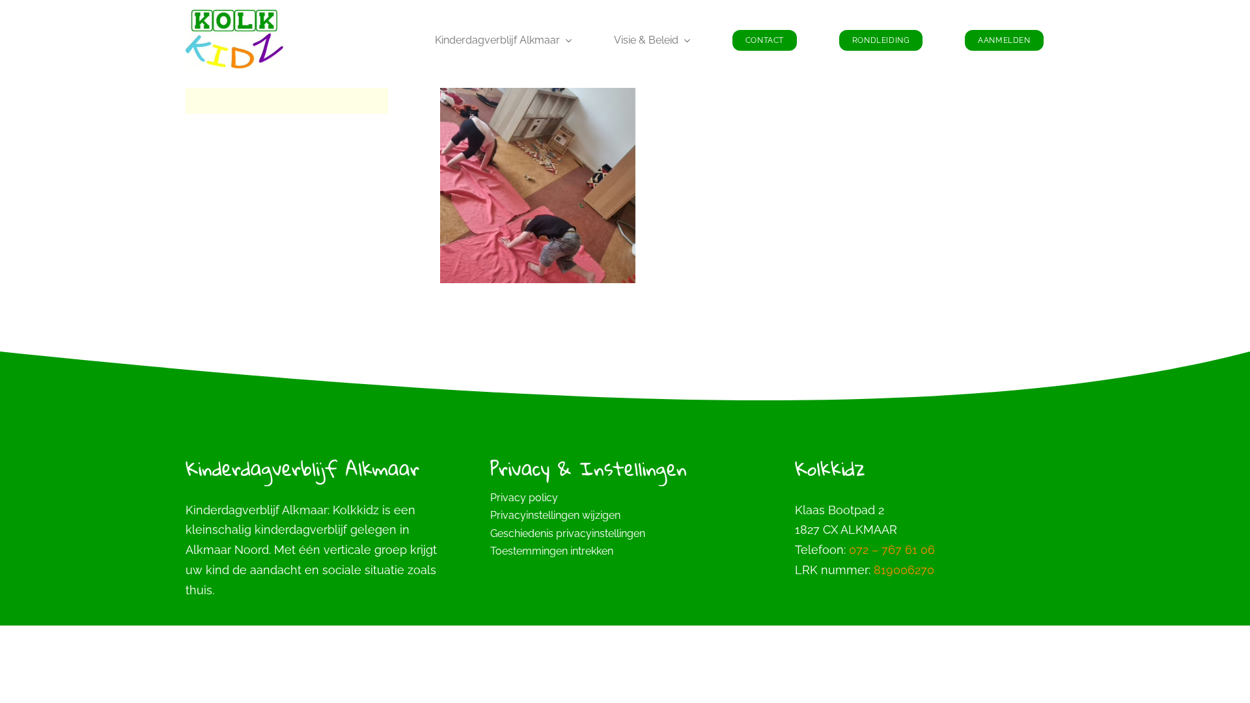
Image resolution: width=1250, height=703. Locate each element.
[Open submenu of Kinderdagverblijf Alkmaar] (566, 40)
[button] (625, 515)
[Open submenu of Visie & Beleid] (684, 40)
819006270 (904, 570)
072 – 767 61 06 (892, 550)
